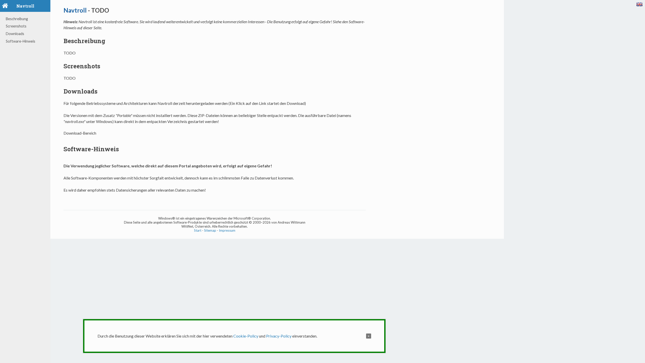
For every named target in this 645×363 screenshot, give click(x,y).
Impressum (227, 230)
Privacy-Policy (279, 336)
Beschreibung (17, 19)
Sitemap (210, 230)
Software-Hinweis (20, 41)
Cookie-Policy (245, 336)
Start (197, 230)
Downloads (15, 34)
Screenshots (16, 26)
